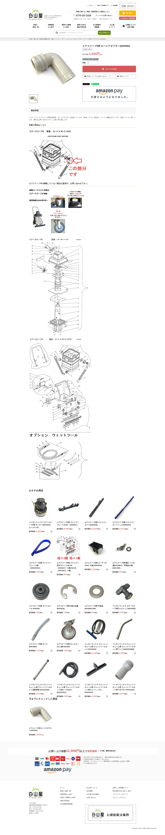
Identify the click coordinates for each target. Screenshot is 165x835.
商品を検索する (104, 32)
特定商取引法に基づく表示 (122, 791)
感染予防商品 (64, 801)
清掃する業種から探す (68, 797)
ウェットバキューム (67, 39)
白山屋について (92, 788)
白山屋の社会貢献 (93, 794)
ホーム (62, 788)
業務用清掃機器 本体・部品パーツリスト (50, 39)
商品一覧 (36, 39)
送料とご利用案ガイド (120, 788)
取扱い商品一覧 (65, 791)
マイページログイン (119, 797)
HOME (30, 39)
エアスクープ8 (77, 39)
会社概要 (90, 791)
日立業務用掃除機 (66, 804)
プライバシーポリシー (120, 794)
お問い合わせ (91, 797)
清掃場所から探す (66, 794)
